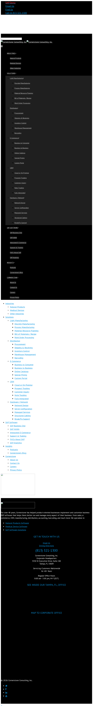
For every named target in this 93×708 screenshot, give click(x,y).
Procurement (19, 113)
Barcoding (18, 133)
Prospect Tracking (21, 178)
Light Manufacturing (16, 78)
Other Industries (15, 68)
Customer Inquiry (20, 183)
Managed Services (21, 213)
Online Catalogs (20, 153)
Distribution (14, 108)
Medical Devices (15, 63)
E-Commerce (14, 138)
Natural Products (15, 58)
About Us (13, 282)
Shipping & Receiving (22, 118)
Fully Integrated (20, 193)
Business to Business (21, 148)
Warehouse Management (23, 128)
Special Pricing (19, 158)
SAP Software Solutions (15, 530)
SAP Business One (16, 233)
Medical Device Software (16, 526)
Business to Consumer (22, 143)
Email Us (9, 6)
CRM (11, 168)
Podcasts (13, 268)
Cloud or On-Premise (22, 173)
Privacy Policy (14, 297)
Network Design (20, 203)
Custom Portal (19, 163)
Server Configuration (22, 208)
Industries (11, 53)
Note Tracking (19, 188)
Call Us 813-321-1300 (16, 12)
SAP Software (12, 228)
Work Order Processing (22, 103)
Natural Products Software (17, 523)
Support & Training (16, 248)
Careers (12, 292)
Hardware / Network (17, 198)
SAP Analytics (14, 258)
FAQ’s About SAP (15, 253)
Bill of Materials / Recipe (23, 98)
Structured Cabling (21, 218)
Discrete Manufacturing (22, 83)
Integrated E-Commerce (18, 243)
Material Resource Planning (24, 93)
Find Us (9, 9)
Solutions (11, 73)
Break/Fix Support (21, 223)
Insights (10, 263)
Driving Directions (46, 546)
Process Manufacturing (22, 88)
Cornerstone (12, 277)
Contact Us (13, 287)
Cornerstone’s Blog (16, 273)
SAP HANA (13, 238)
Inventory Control (20, 123)
